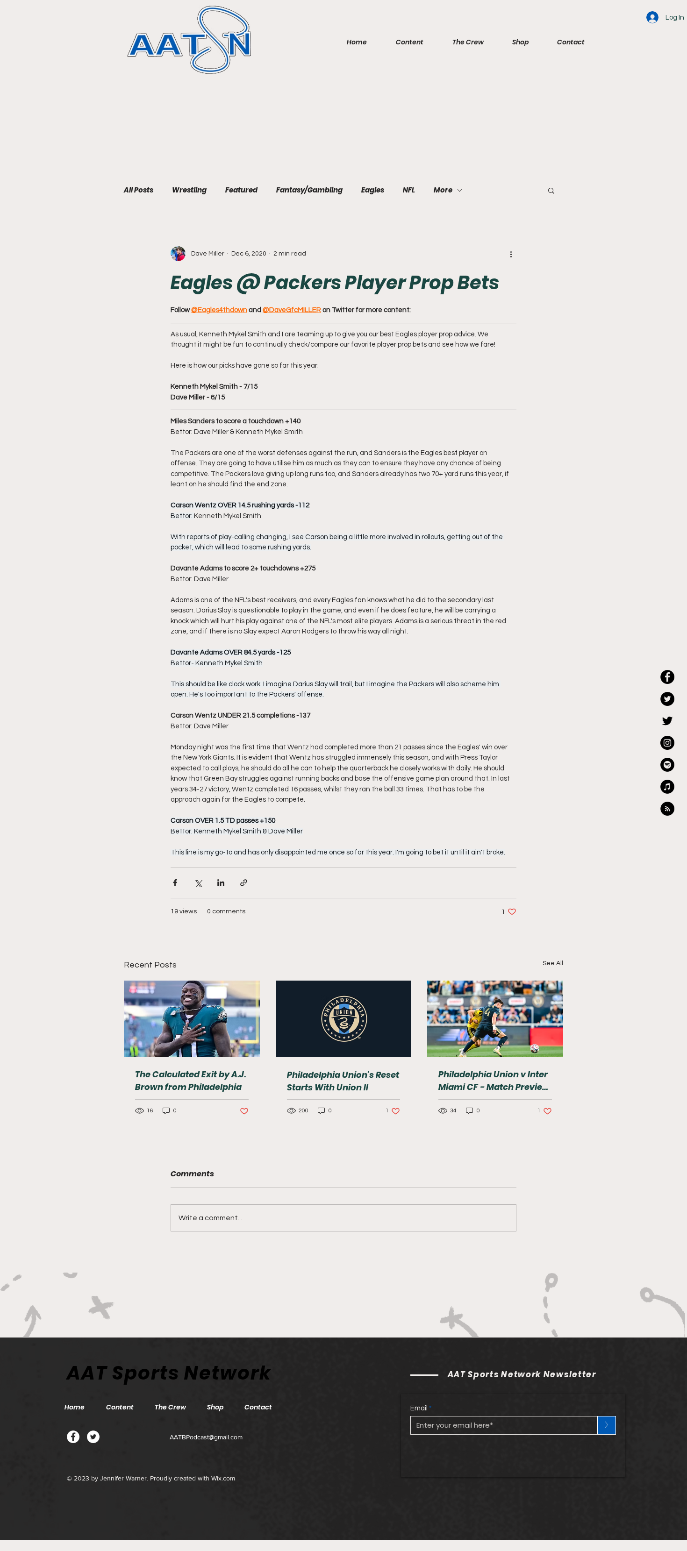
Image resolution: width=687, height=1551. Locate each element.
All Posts (138, 190)
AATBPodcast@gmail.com (206, 1437)
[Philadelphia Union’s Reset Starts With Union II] (344, 1019)
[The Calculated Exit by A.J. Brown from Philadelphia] (192, 1019)
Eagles (372, 190)
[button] (402, 42)
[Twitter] (93, 1436)
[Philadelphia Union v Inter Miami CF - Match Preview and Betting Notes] (495, 1019)
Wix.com (223, 1478)
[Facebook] (73, 1436)
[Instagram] (667, 743)
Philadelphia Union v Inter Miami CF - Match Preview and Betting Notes (494, 1080)
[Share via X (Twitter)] (197, 882)
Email (419, 1408)
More (443, 190)
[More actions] (510, 253)
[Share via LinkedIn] (220, 882)
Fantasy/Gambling (309, 190)
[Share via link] (243, 882)
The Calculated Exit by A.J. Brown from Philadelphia (190, 1080)
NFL (409, 190)
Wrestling (189, 190)
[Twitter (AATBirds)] (667, 721)
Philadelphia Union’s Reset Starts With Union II (343, 1081)
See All (553, 963)
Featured (241, 190)
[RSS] (667, 809)
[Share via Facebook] (175, 882)
